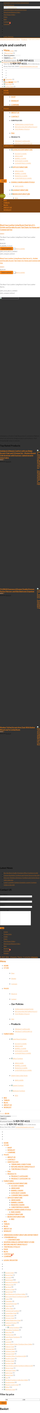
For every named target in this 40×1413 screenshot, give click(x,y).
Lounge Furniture (20, 190)
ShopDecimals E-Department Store (15, 10)
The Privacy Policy (9, 14)
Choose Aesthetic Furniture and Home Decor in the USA (22, 875)
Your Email (4, 900)
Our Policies (12, 1162)
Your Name (4, 894)
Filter (3, 181)
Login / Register (8, 36)
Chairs (6, 936)
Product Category (19, 1176)
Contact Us (7, 22)
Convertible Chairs (19, 1195)
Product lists (8, 934)
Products (11, 1174)
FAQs (5, 17)
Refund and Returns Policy (12, 12)
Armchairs (16, 1200)
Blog (5, 19)
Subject (2, 905)
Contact (15, 116)
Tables (7, 1224)
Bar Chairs (15, 1212)
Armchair (15, 1188)
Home (6, 932)
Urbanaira (34, 957)
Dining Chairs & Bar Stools (23, 182)
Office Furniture (20, 167)
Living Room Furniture (23, 150)
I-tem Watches (12, 7)
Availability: (3, 246)
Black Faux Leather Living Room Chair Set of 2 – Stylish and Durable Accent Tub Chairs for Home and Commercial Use (19, 227)
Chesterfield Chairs (20, 1207)
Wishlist (15, 101)
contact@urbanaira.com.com (28, 66)
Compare (15, 105)
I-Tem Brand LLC (9, 5)
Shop (13, 97)
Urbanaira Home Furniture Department (16, 2)
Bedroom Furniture (21, 194)
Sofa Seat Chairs (18, 1193)
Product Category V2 (20, 1178)
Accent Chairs (17, 1186)
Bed (12, 1219)
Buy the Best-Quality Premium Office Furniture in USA (21, 873)
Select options (7, 248)
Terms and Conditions (21, 1164)
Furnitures (9, 1181)
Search (6, 58)
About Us (15, 113)
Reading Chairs (17, 1205)
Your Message (4, 910)
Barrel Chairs (17, 1190)
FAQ (12, 133)
